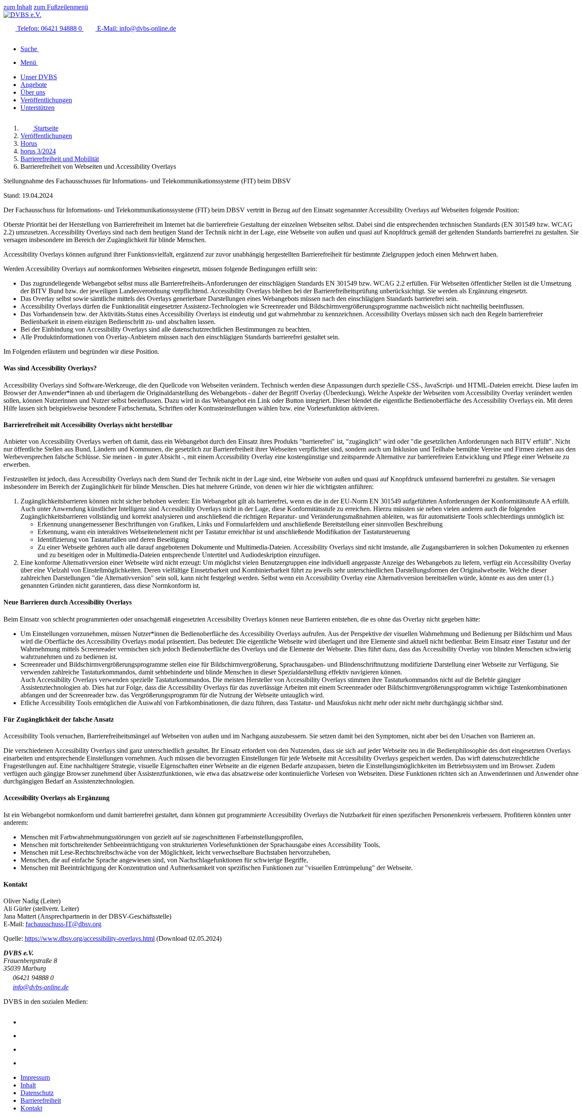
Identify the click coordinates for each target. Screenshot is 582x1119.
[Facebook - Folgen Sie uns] (26, 1035)
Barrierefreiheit (40, 1100)
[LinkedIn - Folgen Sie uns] (26, 1063)
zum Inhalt (17, 7)
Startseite (45, 128)
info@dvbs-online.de (41, 987)
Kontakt (31, 1108)
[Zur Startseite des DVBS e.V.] (22, 14)
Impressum (35, 1077)
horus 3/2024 (38, 151)
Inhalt (28, 1085)
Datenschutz (37, 1092)
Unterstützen (37, 107)
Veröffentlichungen (46, 100)
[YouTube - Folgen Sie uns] (26, 1049)
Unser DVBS (38, 77)
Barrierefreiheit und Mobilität (59, 158)
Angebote (33, 84)
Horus (28, 143)
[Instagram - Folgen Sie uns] (26, 1022)
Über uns (32, 92)
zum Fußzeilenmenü (61, 7)
